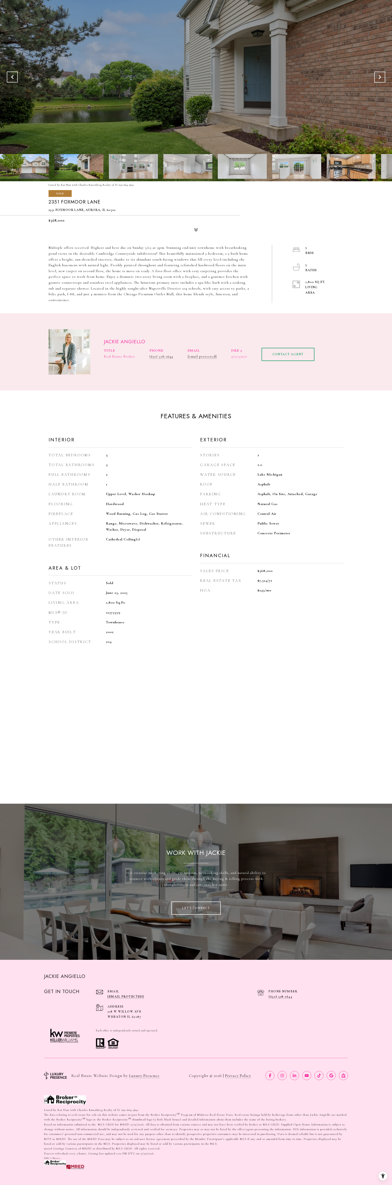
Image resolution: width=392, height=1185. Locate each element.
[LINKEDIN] (294, 1075)
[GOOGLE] (331, 1075)
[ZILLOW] (343, 1075)
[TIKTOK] (318, 1075)
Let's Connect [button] (196, 908)
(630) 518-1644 (161, 356)
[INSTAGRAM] (282, 1075)
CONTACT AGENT (288, 354)
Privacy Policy (238, 1075)
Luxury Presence (144, 1075)
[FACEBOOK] (269, 1075)
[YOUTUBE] (306, 1075)
